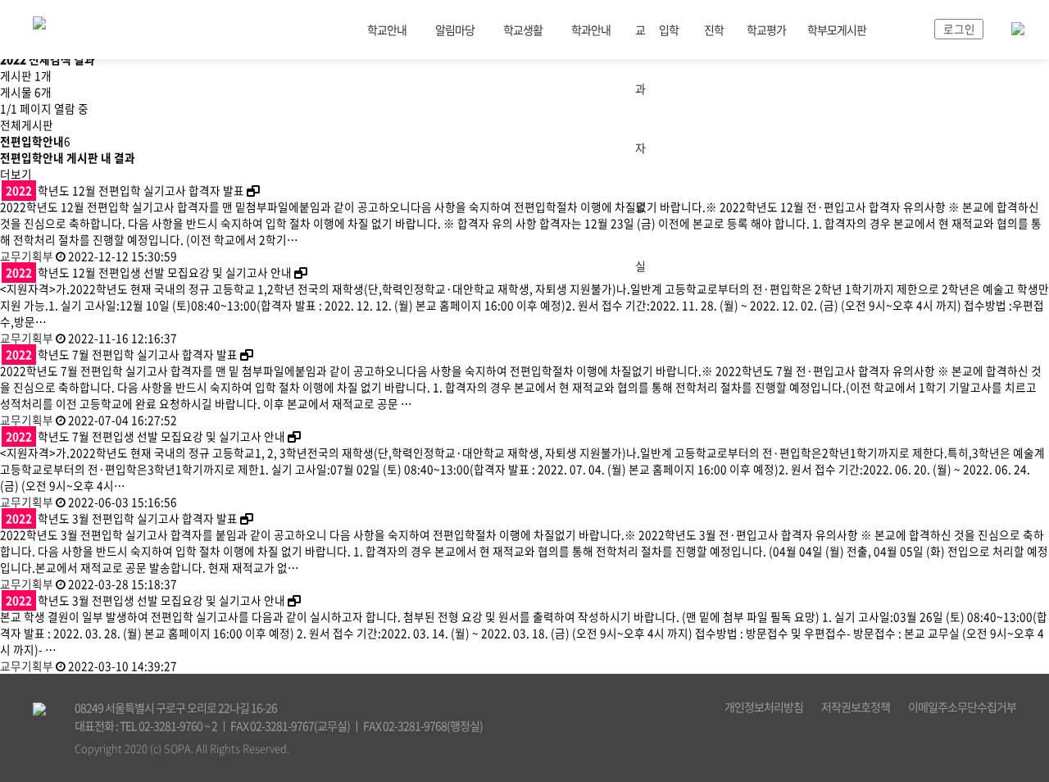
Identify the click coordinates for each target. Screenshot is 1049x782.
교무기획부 (26, 256)
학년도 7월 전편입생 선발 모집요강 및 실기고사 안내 (145, 436)
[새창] (253, 190)
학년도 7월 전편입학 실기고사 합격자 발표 (122, 354)
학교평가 (766, 29)
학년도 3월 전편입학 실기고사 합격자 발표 (122, 518)
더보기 (16, 174)
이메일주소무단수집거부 (962, 706)
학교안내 (386, 29)
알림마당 (455, 29)
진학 (714, 29)
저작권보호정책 (855, 706)
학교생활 (523, 29)
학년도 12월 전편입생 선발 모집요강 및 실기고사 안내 (149, 272)
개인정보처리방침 (763, 706)
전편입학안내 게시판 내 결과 (67, 157)
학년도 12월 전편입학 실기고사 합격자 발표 (125, 190)
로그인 (959, 28)
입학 (669, 29)
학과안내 (591, 29)
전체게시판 (26, 124)
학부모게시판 (836, 29)
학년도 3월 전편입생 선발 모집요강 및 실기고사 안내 (145, 600)
